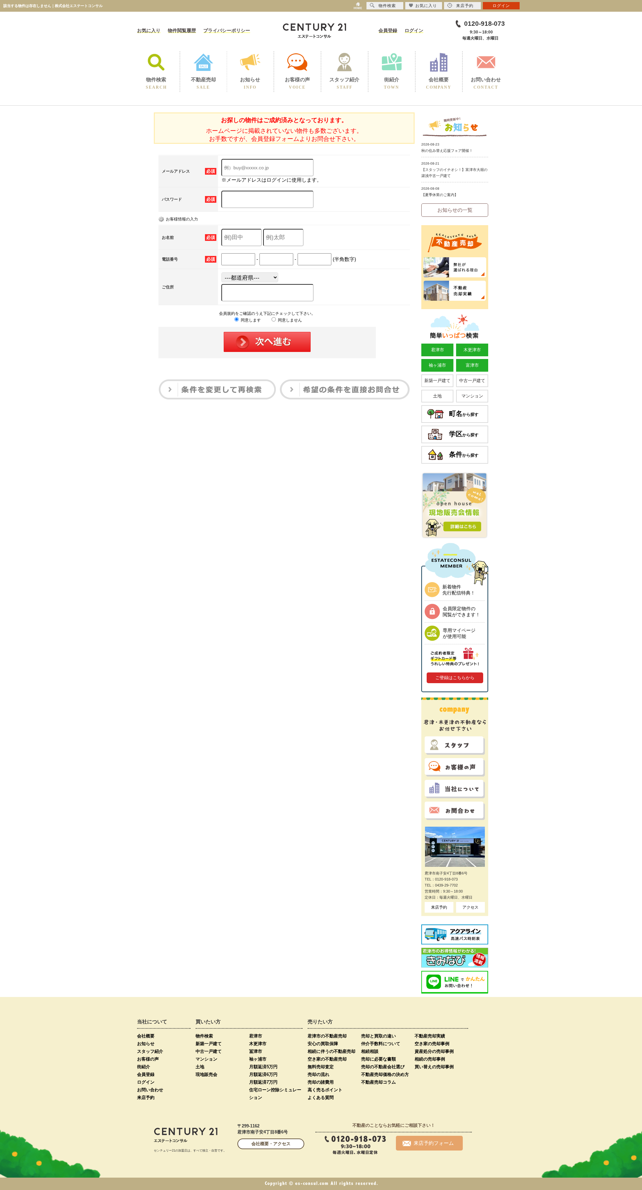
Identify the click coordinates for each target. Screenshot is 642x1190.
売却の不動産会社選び (383, 1066)
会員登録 (388, 30)
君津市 (437, 349)
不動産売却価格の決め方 (385, 1074)
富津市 (472, 365)
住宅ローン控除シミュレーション (275, 1093)
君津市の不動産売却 (327, 1035)
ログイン (414, 30)
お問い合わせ (150, 1089)
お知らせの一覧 (454, 210)
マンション (472, 395)
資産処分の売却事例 (434, 1051)
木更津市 (472, 349)
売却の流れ (318, 1074)
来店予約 (439, 907)
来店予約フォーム (434, 1143)
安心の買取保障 (323, 1043)
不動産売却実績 (430, 1035)
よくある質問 (321, 1097)
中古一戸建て (472, 380)
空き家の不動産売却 (327, 1059)
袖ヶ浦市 (437, 365)
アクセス (470, 907)
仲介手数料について (380, 1043)
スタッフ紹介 (150, 1051)
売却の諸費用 (321, 1082)
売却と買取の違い (378, 1035)
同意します (250, 320)
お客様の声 (148, 1059)
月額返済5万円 (263, 1066)
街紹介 (143, 1066)
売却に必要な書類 (378, 1059)
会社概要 (145, 1035)
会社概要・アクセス (271, 1143)
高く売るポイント (325, 1089)
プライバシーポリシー (226, 30)
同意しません (289, 320)
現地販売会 (206, 1074)
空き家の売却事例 (432, 1043)
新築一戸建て (437, 380)
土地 (437, 395)
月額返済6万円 (263, 1074)
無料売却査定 (321, 1066)
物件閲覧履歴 (182, 30)
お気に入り (148, 30)
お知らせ (145, 1043)
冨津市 (255, 1051)
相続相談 (370, 1051)
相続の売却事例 (430, 1059)
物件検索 (204, 1035)
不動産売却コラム (378, 1082)
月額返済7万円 (263, 1082)
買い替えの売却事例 (434, 1066)
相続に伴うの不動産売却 (331, 1051)
